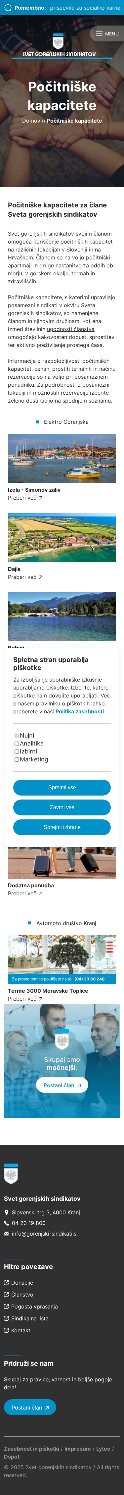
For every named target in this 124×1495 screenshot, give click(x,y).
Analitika (32, 743)
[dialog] (62, 747)
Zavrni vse (62, 807)
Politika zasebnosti (80, 711)
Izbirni (28, 751)
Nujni (27, 735)
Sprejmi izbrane (62, 827)
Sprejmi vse (62, 787)
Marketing (34, 759)
